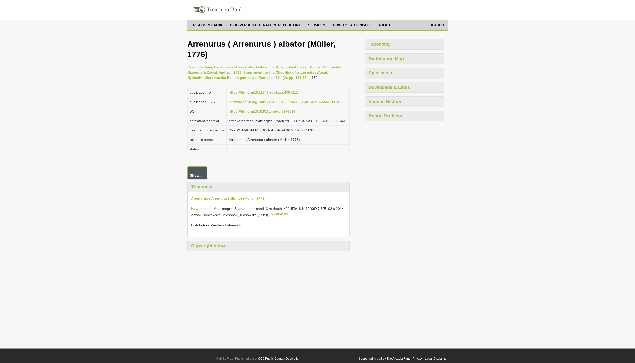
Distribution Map (386, 58)
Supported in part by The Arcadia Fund (385, 358)
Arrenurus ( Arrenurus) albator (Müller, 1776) (228, 198)
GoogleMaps (279, 213)
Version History (385, 101)
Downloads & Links (389, 87)
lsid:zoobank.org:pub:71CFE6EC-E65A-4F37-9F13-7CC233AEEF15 (284, 102)
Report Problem (385, 115)
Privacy (418, 358)
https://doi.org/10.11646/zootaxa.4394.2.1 (263, 92)
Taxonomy (380, 44)
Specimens (380, 72)
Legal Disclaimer (436, 358)
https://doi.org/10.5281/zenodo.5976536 (262, 111)
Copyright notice (209, 245)
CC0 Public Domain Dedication (279, 358)
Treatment (202, 186)
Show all (197, 175)
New (195, 209)
